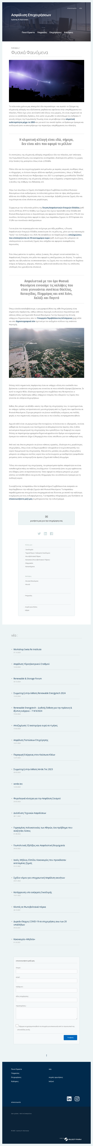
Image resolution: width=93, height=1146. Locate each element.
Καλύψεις (68, 32)
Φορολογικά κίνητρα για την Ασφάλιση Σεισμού (37, 798)
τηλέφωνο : (19, 987)
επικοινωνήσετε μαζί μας (20, 499)
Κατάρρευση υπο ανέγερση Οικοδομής (32, 892)
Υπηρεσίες (42, 32)
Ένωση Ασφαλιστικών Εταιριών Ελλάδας (61, 207)
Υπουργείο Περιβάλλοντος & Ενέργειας (54, 318)
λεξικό (51, 1081)
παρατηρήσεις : (21, 1006)
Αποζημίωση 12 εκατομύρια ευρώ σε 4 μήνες (35, 725)
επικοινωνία (16, 1102)
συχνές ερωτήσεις (56, 1077)
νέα (80, 8)
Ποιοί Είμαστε (28, 32)
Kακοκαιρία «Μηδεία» (24, 939)
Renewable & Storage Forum (27, 678)
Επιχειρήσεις (56, 32)
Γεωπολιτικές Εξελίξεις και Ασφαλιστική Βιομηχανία (39, 845)
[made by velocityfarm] (70, 1139)
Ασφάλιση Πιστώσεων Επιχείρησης (30, 740)
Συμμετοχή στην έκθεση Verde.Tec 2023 (33, 769)
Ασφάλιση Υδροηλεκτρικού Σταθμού (31, 663)
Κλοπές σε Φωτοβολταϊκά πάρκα (29, 906)
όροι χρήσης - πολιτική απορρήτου (21, 1113)
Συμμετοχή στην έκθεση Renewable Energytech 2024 (39, 693)
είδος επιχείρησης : (22, 996)
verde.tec (18, 783)
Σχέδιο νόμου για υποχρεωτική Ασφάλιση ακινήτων (39, 877)
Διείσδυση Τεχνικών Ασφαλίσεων (29, 813)
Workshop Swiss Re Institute (27, 649)
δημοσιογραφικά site (25, 321)
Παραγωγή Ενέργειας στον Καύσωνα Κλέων (34, 754)
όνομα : (18, 968)
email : (18, 977)
